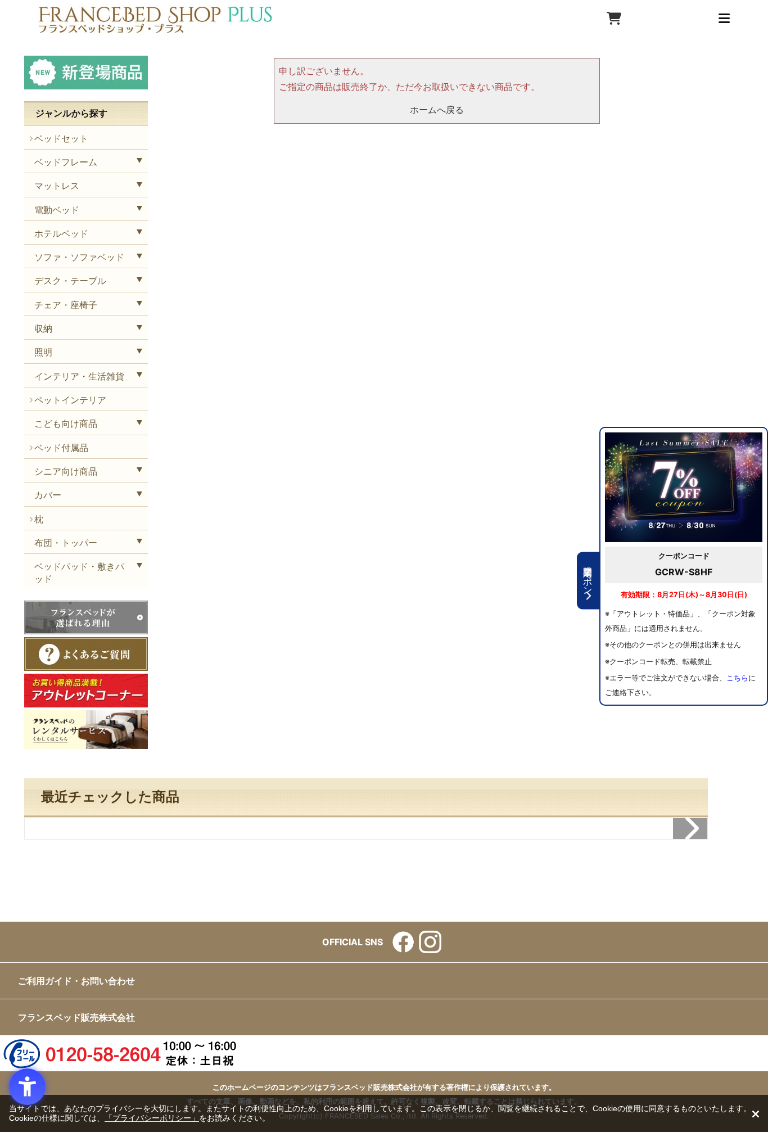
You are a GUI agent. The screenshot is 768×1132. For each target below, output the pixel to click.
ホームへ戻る (437, 109)
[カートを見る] (614, 18)
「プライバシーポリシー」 (152, 1117)
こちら (737, 678)
